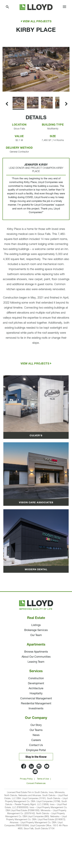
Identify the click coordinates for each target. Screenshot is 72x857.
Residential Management (36, 703)
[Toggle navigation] (64, 7)
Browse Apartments (36, 652)
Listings (36, 625)
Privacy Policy (26, 779)
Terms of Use (43, 779)
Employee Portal (36, 750)
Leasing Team (36, 662)
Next (3, 91)
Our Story (36, 725)
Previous (6, 42)
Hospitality (36, 693)
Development (36, 683)
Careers (36, 740)
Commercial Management (36, 698)
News (36, 735)
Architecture (36, 688)
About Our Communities (36, 657)
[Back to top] (60, 834)
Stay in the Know (36, 757)
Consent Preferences (36, 784)
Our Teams (36, 730)
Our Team (36, 635)
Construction (36, 678)
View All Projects (37, 21)
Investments (36, 708)
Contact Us (36, 745)
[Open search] (7, 7)
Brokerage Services (36, 630)
